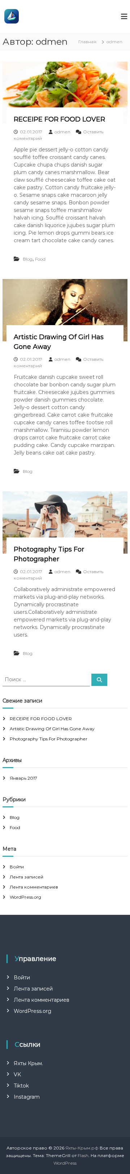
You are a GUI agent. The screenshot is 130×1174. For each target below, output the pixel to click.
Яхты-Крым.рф (82, 1148)
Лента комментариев (34, 887)
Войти (17, 866)
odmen (62, 131)
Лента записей (26, 877)
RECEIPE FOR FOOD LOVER (59, 119)
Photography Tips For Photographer (48, 738)
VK (17, 1074)
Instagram (27, 1097)
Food (40, 259)
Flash (83, 1155)
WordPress (65, 1163)
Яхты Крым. (28, 1063)
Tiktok (21, 1085)
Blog (27, 259)
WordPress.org (25, 897)
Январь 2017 (23, 778)
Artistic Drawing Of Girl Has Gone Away (52, 728)
